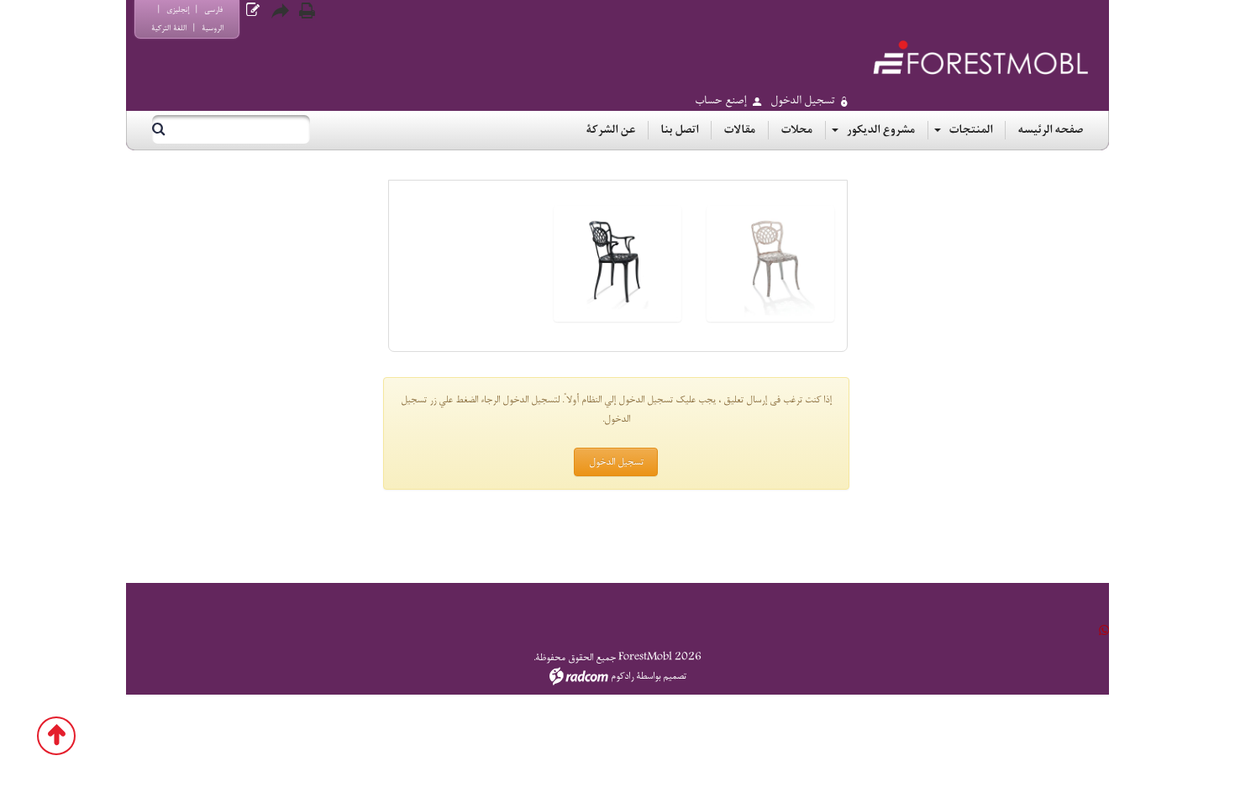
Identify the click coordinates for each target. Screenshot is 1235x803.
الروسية (212, 28)
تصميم (674, 676)
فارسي (213, 9)
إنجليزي (177, 9)
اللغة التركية (169, 28)
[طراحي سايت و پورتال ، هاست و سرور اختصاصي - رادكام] (578, 676)
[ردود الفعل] (253, 10)
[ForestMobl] (980, 57)
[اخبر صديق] (280, 11)
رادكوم (622, 676)
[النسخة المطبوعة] (306, 11)
